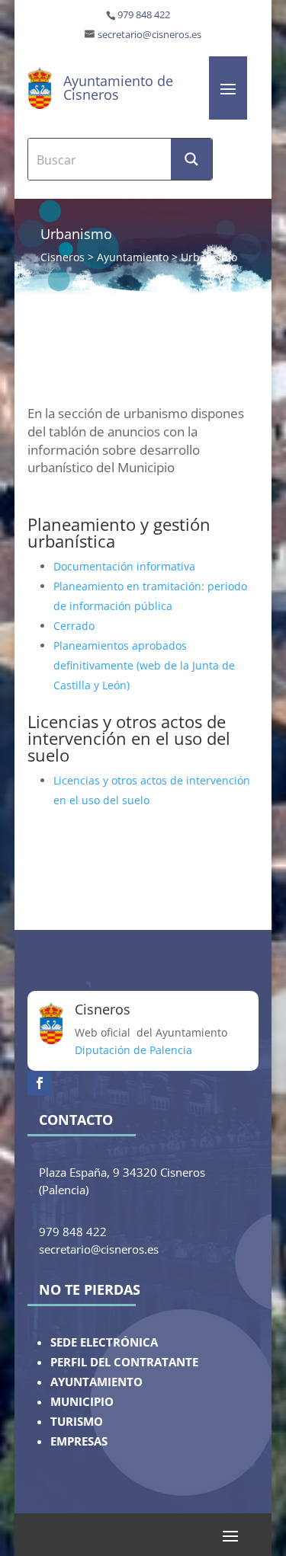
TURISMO (76, 1422)
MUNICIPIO (82, 1402)
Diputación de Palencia (133, 1050)
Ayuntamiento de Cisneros (118, 88)
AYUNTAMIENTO (96, 1382)
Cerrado (74, 625)
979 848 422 (143, 14)
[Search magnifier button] (191, 159)
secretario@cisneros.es (149, 34)
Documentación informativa (124, 566)
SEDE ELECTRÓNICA (104, 1342)
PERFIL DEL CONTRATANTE (124, 1362)
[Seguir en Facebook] (39, 1083)
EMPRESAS (79, 1441)
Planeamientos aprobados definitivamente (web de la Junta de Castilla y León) (144, 665)
